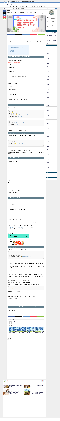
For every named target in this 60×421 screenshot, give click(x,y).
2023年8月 (48, 102)
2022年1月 (48, 133)
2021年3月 (48, 149)
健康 (32, 6)
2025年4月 (48, 71)
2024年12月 (48, 76)
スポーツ (11, 6)
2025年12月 (48, 58)
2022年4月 (48, 128)
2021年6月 (48, 144)
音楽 (13, 6)
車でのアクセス (11, 51)
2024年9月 (48, 81)
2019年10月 (48, 167)
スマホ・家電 (40, 6)
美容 (26, 6)
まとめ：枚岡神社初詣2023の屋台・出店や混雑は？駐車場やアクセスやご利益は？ (18, 53)
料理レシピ (17, 6)
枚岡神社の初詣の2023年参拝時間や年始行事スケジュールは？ (16, 47)
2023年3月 (48, 110)
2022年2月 (48, 131)
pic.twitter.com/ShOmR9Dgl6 (19, 143)
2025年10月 (48, 61)
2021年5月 (48, 146)
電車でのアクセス (11, 50)
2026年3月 (48, 53)
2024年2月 (48, 92)
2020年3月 (48, 159)
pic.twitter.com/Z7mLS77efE (34, 256)
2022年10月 (48, 118)
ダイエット (29, 6)
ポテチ (44, 13)
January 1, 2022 (20, 116)
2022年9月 (48, 120)
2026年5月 (48, 50)
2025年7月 (48, 66)
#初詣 (18, 114)
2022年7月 (48, 123)
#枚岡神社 (20, 114)
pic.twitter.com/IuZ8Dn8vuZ (20, 122)
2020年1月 (48, 162)
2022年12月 (48, 115)
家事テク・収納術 (36, 6)
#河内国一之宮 (23, 256)
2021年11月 (48, 136)
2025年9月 (48, 63)
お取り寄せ (23, 6)
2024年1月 (48, 94)
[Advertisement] (26, 39)
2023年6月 (48, 105)
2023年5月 (48, 107)
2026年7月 (48, 48)
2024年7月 (48, 84)
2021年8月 (48, 141)
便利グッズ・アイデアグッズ (47, 6)
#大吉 (22, 114)
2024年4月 (48, 89)
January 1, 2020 (18, 124)
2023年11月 (48, 97)
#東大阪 (30, 256)
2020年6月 (48, 154)
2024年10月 (48, 79)
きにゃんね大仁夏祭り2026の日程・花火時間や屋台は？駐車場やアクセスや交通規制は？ (51, 36)
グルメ (20, 6)
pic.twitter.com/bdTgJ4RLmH (26, 114)
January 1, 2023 (18, 288)
